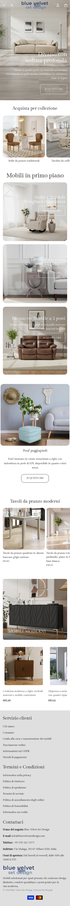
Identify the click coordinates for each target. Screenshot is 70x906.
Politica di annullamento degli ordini (23, 800)
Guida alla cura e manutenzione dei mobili (27, 739)
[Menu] (4, 5)
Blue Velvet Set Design (21, 890)
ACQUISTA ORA (35, 478)
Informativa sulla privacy (17, 775)
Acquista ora (54, 89)
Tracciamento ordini (14, 745)
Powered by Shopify (43, 890)
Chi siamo (8, 726)
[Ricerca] (12, 5)
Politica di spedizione (14, 787)
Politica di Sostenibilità (15, 806)
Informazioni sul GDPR (16, 751)
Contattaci (8, 732)
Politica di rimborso (14, 781)
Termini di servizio (13, 794)
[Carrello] (66, 5)
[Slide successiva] (63, 139)
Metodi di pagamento (15, 757)
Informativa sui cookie (15, 812)
